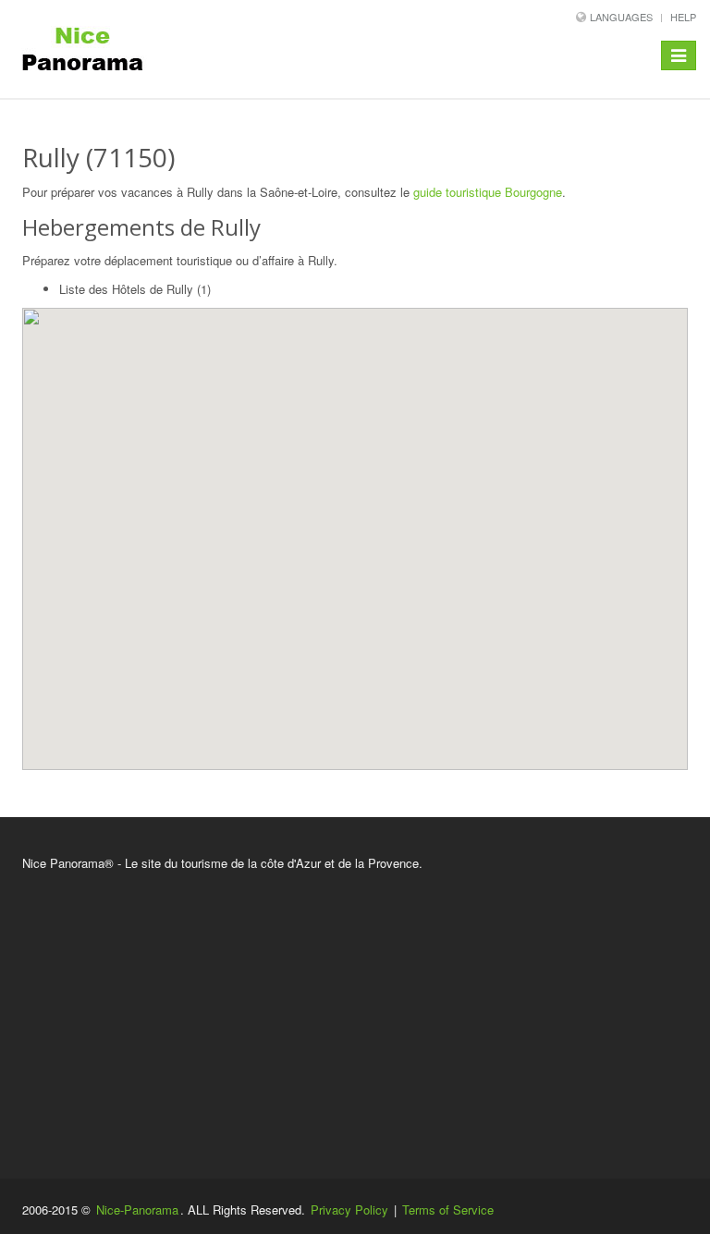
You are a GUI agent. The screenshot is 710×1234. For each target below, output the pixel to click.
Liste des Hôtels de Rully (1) (135, 289)
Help (683, 16)
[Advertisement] (355, 1012)
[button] (351, 526)
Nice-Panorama (137, 1209)
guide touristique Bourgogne (487, 192)
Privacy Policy (349, 1209)
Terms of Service (448, 1209)
